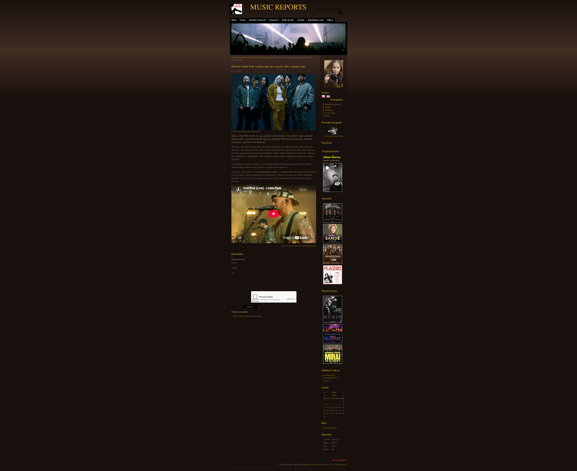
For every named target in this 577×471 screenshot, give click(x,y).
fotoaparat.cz (330, 375)
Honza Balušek (310, 246)
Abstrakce (329, 110)
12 (331, 407)
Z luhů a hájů (330, 113)
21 (337, 410)
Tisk (313, 464)
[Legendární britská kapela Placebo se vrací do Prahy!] (332, 284)
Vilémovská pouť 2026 (333, 136)
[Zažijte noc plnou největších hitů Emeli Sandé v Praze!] (332, 242)
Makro (327, 116)
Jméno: (234, 263)
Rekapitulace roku (316, 19)
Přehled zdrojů (331, 428)
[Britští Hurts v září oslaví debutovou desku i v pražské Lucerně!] (332, 322)
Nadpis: (234, 268)
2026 (334, 395)
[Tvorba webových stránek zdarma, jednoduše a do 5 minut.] (296, 464)
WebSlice (307, 464)
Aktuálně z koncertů (257, 19)
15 (340, 407)
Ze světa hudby (262, 57)
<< (325, 392)
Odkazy (330, 19)
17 (325, 410)
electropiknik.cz (331, 378)
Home (234, 19)
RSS (299, 464)
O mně (242, 19)
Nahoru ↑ (343, 464)
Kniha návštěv (288, 19)
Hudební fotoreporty (333, 104)
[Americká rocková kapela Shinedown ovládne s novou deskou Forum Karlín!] (332, 263)
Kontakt (301, 19)
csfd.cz (327, 381)
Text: (233, 273)
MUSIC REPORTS (278, 6)
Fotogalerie (274, 19)
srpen (334, 392)
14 (337, 407)
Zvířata (327, 107)
